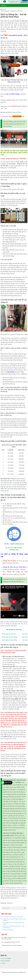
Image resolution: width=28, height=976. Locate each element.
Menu (4, 5)
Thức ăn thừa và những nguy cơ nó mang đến (13, 916)
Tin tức (3, 963)
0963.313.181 (11, 484)
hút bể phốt (10, 372)
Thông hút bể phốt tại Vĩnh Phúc (9, 972)
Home (3, 9)
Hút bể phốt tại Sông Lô (8, 929)
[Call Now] (2, 782)
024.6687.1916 (14, 549)
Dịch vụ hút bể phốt (6, 958)
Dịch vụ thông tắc (6, 960)
